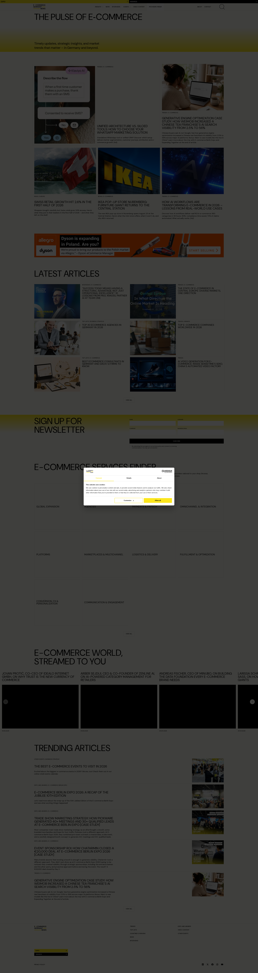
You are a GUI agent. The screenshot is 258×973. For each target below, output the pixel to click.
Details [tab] (129, 478)
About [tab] (159, 478)
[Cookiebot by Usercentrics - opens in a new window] (163, 471)
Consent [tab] (99, 478)
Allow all (158, 500)
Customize (127, 500)
